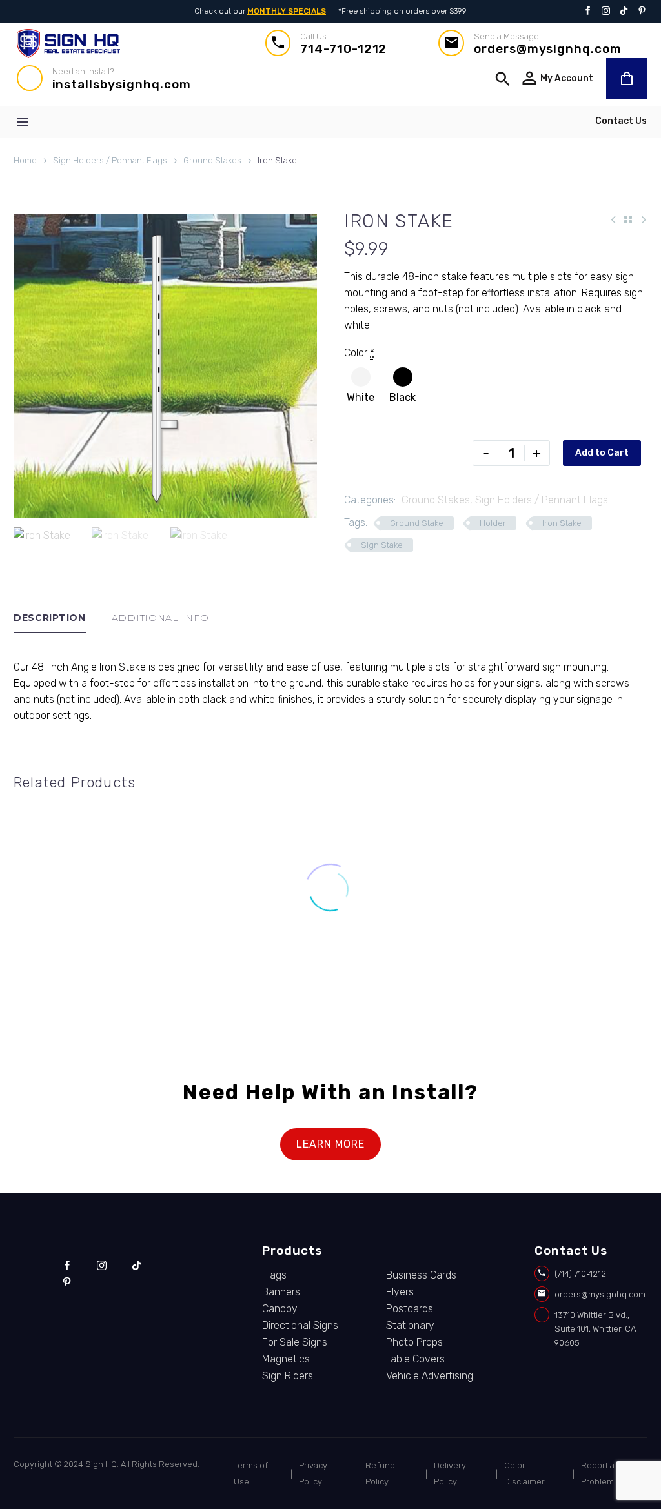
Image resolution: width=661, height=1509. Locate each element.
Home (25, 160)
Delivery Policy (450, 1473)
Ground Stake (416, 523)
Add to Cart (602, 452)
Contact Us (621, 121)
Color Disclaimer (524, 1473)
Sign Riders (287, 1376)
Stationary (410, 1325)
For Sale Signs (294, 1342)
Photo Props (414, 1342)
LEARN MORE (330, 1144)
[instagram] (102, 1266)
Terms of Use (251, 1473)
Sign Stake (382, 545)
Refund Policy (380, 1473)
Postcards (409, 1308)
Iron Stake (562, 523)
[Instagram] (606, 11)
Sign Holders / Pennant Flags (110, 160)
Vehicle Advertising (429, 1376)
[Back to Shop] (628, 219)
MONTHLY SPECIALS (286, 10)
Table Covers (415, 1359)
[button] (503, 78)
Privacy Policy (313, 1473)
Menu (22, 122)
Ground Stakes (212, 160)
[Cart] (627, 78)
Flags (274, 1275)
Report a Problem (598, 1473)
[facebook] (67, 1266)
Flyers (400, 1292)
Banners (281, 1292)
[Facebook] (588, 11)
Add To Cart (413, 963)
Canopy (280, 1308)
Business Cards (421, 1275)
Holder (493, 523)
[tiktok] (136, 1266)
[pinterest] (67, 1282)
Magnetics (286, 1359)
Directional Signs (300, 1325)
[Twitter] (624, 11)
